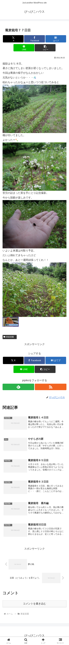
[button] (45, 47)
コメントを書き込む (34, 603)
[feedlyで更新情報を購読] (18, 387)
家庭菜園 (11, 337)
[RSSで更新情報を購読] (50, 387)
